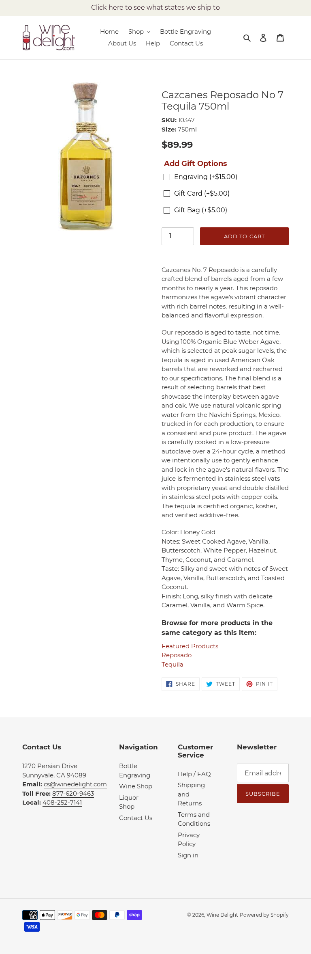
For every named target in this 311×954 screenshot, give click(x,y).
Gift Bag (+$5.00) (200, 210)
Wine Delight (222, 915)
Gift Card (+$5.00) (202, 193)
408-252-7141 (62, 802)
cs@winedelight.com (75, 784)
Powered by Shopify (264, 915)
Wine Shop (135, 786)
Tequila (172, 664)
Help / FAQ (194, 774)
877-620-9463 (73, 793)
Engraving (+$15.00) (205, 177)
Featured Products (190, 646)
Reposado (177, 655)
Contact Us (135, 818)
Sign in (188, 855)
